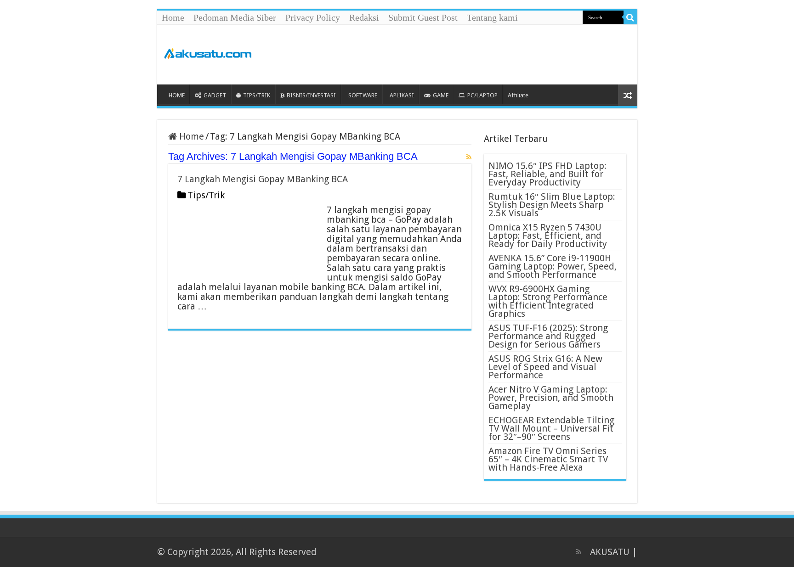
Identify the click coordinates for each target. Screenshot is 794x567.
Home (173, 17)
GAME (440, 95)
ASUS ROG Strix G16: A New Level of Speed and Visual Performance (545, 367)
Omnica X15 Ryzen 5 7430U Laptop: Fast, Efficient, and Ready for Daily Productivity (547, 235)
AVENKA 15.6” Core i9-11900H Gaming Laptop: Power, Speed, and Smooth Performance (552, 266)
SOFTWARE (362, 95)
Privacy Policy (312, 17)
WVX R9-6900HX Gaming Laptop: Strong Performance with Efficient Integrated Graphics (547, 301)
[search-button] (630, 17)
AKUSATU (610, 551)
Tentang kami (492, 17)
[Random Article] (627, 95)
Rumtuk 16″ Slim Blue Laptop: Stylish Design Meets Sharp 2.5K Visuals (551, 205)
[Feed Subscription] (468, 157)
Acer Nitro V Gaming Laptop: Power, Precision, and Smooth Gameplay (550, 397)
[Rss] (578, 551)
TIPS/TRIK (256, 95)
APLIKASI (402, 95)
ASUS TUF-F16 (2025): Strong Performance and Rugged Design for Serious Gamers (548, 336)
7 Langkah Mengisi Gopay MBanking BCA (262, 179)
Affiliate (518, 95)
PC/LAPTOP (482, 95)
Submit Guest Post (423, 17)
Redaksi (364, 17)
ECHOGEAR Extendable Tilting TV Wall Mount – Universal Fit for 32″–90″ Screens (551, 428)
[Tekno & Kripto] (207, 52)
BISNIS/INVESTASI (311, 95)
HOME (177, 95)
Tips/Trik (206, 195)
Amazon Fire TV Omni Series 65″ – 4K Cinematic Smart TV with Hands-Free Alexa (548, 459)
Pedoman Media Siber (234, 17)
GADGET (215, 95)
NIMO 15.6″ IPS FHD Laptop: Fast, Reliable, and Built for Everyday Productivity (547, 174)
